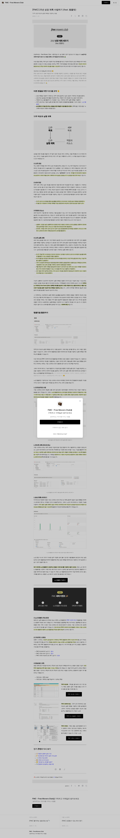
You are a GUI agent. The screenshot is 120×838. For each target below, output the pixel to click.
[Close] (80, 401)
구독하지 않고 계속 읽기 (60, 427)
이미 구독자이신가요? (60, 434)
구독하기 (60, 422)
